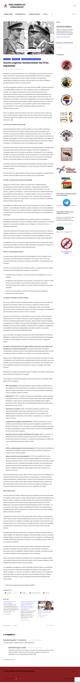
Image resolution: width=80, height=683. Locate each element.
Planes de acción (34, 14)
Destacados (16, 59)
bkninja (20, 678)
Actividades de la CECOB (66, 252)
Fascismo (15, 625)
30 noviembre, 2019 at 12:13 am (34, 647)
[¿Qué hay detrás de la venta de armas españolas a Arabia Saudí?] (46, 605)
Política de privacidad (70, 678)
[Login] (73, 14)
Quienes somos (8, 14)
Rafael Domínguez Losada (17, 648)
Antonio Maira (24, 50)
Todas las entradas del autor (63, 37)
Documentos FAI (20, 14)
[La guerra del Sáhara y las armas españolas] (12, 608)
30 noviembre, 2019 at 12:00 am (35, 640)
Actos (45, 14)
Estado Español (6, 625)
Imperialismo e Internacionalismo (31, 59)
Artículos (7, 59)
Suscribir (60, 228)
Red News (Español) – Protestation (14, 640)
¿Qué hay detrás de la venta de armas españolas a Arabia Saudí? (45, 612)
